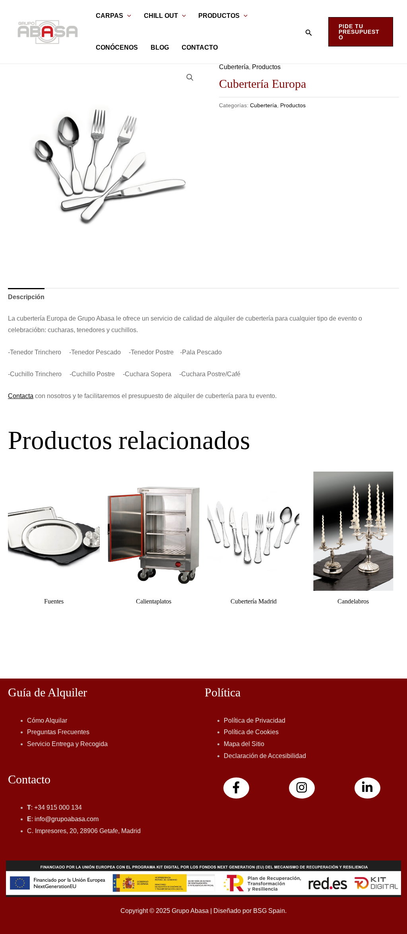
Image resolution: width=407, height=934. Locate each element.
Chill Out (161, 15)
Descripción (26, 297)
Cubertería (234, 67)
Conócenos (117, 47)
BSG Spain (269, 910)
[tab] (26, 297)
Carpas (109, 15)
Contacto (200, 47)
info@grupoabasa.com (67, 819)
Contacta (20, 396)
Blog (160, 47)
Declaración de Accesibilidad (265, 755)
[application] (127, 16)
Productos (219, 15)
